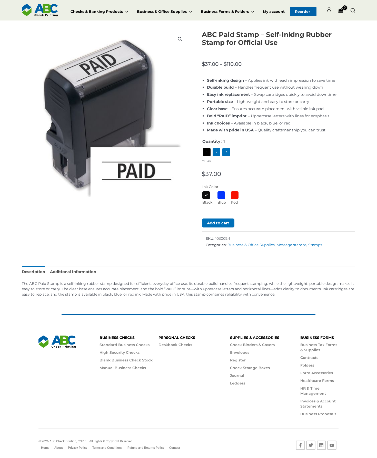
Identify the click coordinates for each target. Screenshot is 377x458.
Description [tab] (33, 271)
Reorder (302, 11)
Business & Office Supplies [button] (162, 11)
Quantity (211, 141)
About (58, 448)
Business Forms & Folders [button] (225, 11)
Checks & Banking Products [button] (97, 11)
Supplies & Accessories (254, 337)
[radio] (207, 152)
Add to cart (218, 223)
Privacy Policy (77, 448)
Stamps (315, 245)
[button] (125, 11)
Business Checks (117, 337)
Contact (174, 448)
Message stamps (291, 245)
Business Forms (317, 337)
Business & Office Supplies (251, 245)
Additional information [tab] (73, 271)
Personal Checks (176, 337)
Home (45, 448)
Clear (206, 161)
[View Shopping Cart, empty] (340, 10)
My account (274, 11)
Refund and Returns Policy (145, 448)
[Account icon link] (329, 10)
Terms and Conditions (107, 448)
